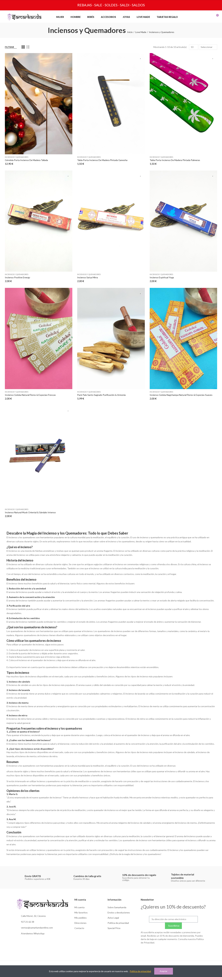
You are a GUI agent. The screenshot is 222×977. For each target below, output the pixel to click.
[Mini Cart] (213, 17)
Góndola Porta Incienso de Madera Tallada (26, 160)
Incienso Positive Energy (17, 277)
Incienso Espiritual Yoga (162, 277)
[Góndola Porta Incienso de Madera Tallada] (38, 103)
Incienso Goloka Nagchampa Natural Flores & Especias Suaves (181, 394)
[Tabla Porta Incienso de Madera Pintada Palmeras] (183, 103)
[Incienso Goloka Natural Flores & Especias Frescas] (38, 338)
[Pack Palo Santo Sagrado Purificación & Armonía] (111, 338)
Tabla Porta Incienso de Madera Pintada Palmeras (175, 160)
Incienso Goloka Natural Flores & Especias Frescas (30, 394)
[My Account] (200, 17)
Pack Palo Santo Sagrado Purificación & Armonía (101, 394)
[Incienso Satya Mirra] (111, 221)
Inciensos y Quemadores (16, 157)
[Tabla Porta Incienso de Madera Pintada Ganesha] (111, 103)
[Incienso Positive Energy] (38, 221)
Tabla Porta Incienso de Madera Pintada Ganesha (102, 160)
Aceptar (163, 971)
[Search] (193, 17)
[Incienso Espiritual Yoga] (183, 221)
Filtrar (9, 47)
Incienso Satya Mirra (87, 277)
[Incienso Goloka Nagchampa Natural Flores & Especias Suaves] (183, 338)
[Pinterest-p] (180, 950)
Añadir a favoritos (68, 57)
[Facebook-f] (173, 950)
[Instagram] (166, 950)
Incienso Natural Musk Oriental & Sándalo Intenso (30, 512)
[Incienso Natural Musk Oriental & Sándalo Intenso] (38, 456)
